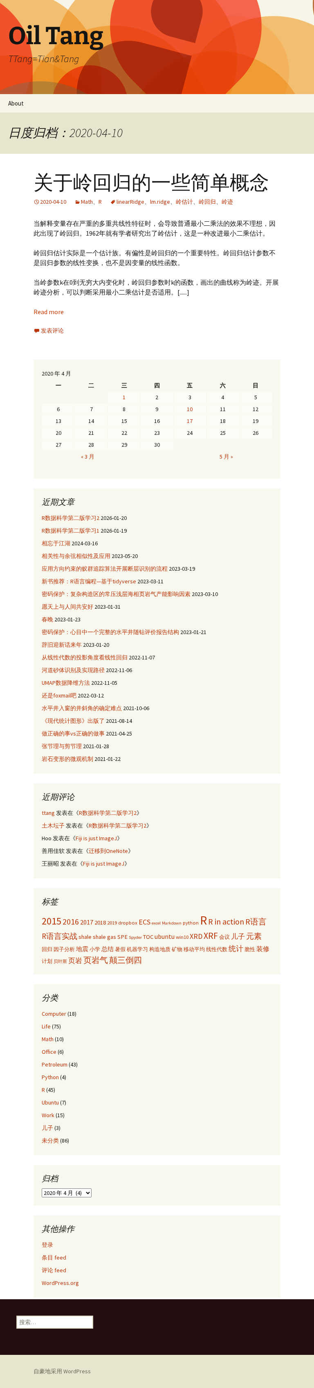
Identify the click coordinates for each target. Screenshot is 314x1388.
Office (49, 1051)
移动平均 (194, 949)
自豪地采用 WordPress (62, 1371)
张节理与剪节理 (62, 746)
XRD (196, 936)
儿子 (238, 936)
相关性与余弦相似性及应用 (76, 556)
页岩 (75, 960)
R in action (226, 921)
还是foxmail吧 (59, 695)
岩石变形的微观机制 (67, 759)
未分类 (50, 1140)
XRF (211, 935)
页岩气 (95, 960)
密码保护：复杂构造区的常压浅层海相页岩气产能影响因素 (116, 594)
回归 (47, 949)
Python (50, 1077)
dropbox (127, 922)
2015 (51, 921)
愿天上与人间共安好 (67, 606)
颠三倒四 (125, 960)
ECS (144, 922)
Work (48, 1115)
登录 (47, 1245)
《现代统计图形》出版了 (73, 720)
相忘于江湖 (56, 543)
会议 (224, 937)
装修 (262, 949)
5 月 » (226, 456)
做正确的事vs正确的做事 (73, 733)
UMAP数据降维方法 (66, 682)
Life (46, 1026)
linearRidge (130, 201)
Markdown (172, 923)
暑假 (120, 949)
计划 (47, 961)
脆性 (249, 949)
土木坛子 (53, 825)
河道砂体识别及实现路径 (73, 670)
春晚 (47, 619)
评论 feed (54, 1270)
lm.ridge (160, 201)
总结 (107, 949)
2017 (86, 922)
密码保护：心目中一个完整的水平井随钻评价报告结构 (110, 632)
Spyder (135, 937)
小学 (95, 949)
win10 (182, 937)
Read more (49, 312)
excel (156, 923)
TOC (148, 936)
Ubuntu (50, 1102)
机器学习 (137, 949)
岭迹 (227, 201)
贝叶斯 (60, 961)
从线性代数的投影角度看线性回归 (85, 657)
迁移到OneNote (108, 851)
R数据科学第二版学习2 (70, 518)
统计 (236, 948)
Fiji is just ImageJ (96, 838)
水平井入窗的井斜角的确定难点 (82, 708)
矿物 (177, 949)
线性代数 (216, 949)
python (191, 922)
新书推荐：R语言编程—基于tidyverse (89, 581)
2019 (112, 922)
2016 (71, 921)
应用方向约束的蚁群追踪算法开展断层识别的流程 (105, 568)
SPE (122, 936)
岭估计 (184, 201)
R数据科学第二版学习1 (70, 530)
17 (190, 421)
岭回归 (207, 201)
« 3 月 (87, 456)
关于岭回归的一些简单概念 (151, 183)
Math (87, 201)
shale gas (104, 936)
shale (85, 936)
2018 (100, 922)
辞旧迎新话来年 (62, 644)
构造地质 (159, 949)
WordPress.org (60, 1283)
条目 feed (54, 1257)
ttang (48, 813)
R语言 (256, 921)
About (16, 103)
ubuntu (165, 936)
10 (190, 409)
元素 (254, 936)
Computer (54, 1013)
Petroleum (54, 1064)
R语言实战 (59, 936)
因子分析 (64, 949)
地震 (82, 949)
